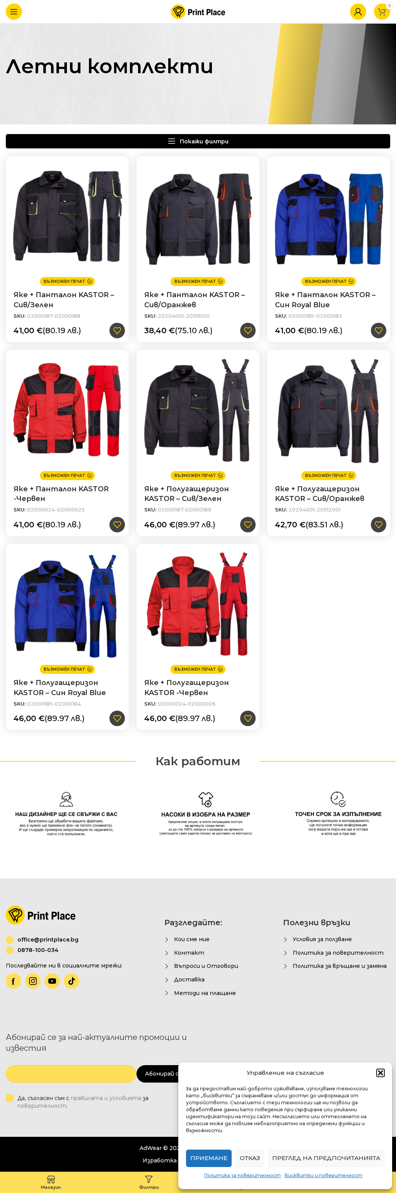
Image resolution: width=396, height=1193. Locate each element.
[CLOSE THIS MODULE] (346, 511)
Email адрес (64, 622)
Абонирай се (315, 658)
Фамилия (211, 584)
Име (56, 584)
